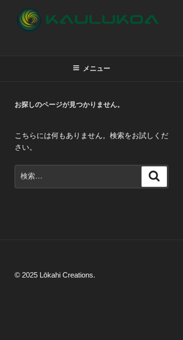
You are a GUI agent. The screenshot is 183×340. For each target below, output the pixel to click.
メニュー (96, 68)
